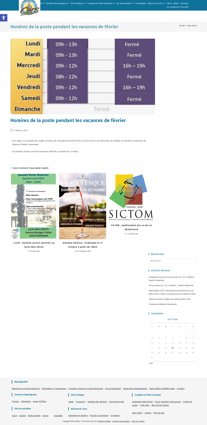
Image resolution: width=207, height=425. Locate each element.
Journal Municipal (113, 388)
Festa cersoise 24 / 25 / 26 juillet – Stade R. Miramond (171, 285)
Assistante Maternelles (142, 402)
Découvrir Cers (155, 3)
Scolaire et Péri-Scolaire (100, 3)
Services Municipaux (56, 3)
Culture (22, 416)
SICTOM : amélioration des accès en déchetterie (131, 227)
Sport (14, 416)
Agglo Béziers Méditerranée (162, 388)
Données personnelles (121, 421)
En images (115, 415)
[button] (3, 17)
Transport (80, 402)
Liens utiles (173, 3)
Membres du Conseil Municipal (26, 388)
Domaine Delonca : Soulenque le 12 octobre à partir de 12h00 (83, 244)
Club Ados (144, 405)
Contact (184, 3)
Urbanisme (26, 401)
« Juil (151, 363)
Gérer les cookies (138, 421)
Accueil (23, 3)
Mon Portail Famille (160, 405)
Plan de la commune (99, 415)
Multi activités (34, 416)
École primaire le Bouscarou (168, 402)
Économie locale (116, 402)
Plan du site (158, 413)
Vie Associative (124, 3)
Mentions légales (104, 421)
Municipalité (36, 3)
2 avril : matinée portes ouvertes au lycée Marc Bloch (34, 244)
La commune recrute (177, 7)
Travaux (15, 401)
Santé (71, 402)
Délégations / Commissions (54, 388)
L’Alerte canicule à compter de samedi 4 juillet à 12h (169, 299)
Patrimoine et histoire (78, 415)
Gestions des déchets (97, 402)
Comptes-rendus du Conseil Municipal (86, 388)
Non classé (192, 26)
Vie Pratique (77, 3)
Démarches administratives (135, 388)
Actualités (140, 3)
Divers (45, 416)
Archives (181, 388)
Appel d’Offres (39, 401)
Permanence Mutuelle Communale (163, 304)
